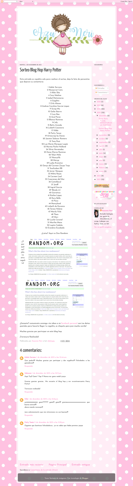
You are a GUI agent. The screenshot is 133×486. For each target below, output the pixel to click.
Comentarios (102, 92)
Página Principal (57, 465)
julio (101, 150)
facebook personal (69, 323)
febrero (102, 168)
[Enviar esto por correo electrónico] (61, 341)
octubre (102, 139)
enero (101, 171)
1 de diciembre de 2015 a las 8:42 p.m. (43, 399)
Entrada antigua (81, 465)
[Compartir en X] (65, 341)
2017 (99, 105)
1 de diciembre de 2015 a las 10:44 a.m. (51, 357)
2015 (99, 113)
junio (101, 153)
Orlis (26, 399)
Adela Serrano (30, 357)
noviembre (103, 135)
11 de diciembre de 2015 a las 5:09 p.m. (49, 422)
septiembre (103, 142)
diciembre (103, 116)
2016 (99, 109)
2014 (99, 176)
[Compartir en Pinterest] (69, 341)
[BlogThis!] (63, 341)
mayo (101, 157)
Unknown (28, 373)
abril (101, 160)
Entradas (100, 88)
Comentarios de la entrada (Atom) (44, 470)
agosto (102, 146)
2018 (99, 102)
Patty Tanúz (29, 422)
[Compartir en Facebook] (67, 341)
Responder (29, 366)
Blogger (85, 478)
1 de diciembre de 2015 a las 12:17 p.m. (47, 373)
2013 (99, 179)
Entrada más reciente (31, 465)
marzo (101, 164)
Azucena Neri (107, 211)
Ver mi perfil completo (102, 227)
